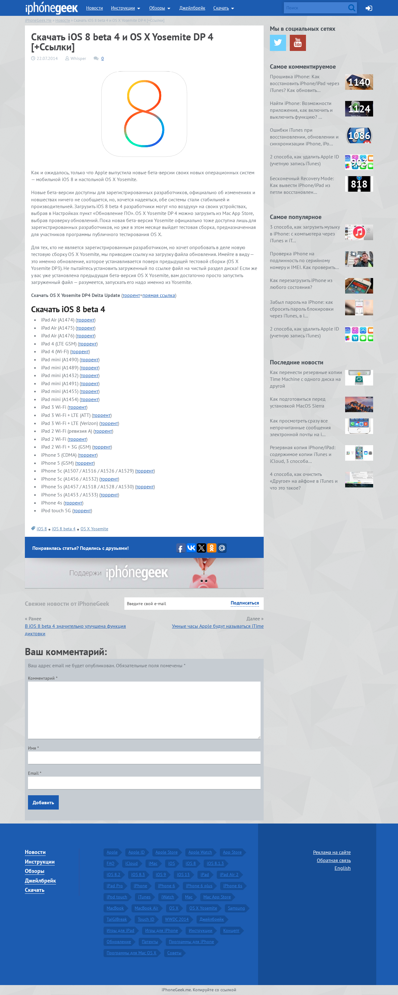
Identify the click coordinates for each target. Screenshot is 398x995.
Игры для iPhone (161, 930)
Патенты (150, 941)
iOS (171, 863)
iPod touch (117, 897)
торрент (131, 295)
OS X (173, 908)
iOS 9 (161, 874)
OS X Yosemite (94, 529)
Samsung (236, 908)
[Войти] (369, 8)
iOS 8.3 (138, 874)
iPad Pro (115, 885)
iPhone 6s (232, 885)
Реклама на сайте (332, 852)
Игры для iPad (120, 930)
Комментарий (43, 678)
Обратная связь (334, 860)
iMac (153, 863)
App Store (232, 852)
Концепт (231, 930)
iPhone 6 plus (199, 885)
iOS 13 (183, 874)
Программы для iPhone (191, 941)
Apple (112, 852)
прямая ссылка (158, 295)
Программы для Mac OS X (131, 953)
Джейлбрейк (192, 8)
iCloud (131, 863)
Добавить (43, 802)
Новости (94, 8)
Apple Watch (200, 852)
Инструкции (123, 8)
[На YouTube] (298, 43)
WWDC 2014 (177, 919)
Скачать (221, 8)
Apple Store (166, 852)
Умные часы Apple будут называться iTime (218, 626)
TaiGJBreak (117, 919)
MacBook (115, 908)
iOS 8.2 (113, 874)
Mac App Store (217, 897)
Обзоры (157, 8)
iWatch (167, 897)
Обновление (119, 941)
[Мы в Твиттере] (278, 43)
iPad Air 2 (229, 874)
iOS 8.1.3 (215, 863)
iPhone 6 (166, 885)
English (343, 868)
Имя (33, 748)
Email (34, 773)
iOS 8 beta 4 (64, 529)
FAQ (110, 863)
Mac (188, 897)
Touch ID (146, 919)
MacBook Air (146, 908)
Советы (174, 953)
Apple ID (136, 852)
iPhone (140, 885)
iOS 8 (42, 529)
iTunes (144, 897)
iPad (205, 874)
